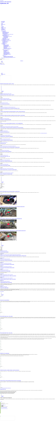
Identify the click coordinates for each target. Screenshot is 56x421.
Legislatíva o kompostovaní (5, 42)
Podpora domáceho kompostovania (7, 53)
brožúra (1, 247)
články (2, 25)
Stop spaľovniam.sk (3, 29)
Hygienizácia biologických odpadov (6, 35)
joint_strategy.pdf (1, 265)
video (1, 184)
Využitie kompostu (5, 47)
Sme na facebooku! (3, 21)
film (1, 185)
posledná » (2, 91)
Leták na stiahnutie (2, 253)
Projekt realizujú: (1, 0)
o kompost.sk (2, 26)
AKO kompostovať (3, 43)
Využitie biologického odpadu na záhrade (7, 48)
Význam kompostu (4, 38)
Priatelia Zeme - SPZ (4, 3)
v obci (3, 49)
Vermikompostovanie (6, 46)
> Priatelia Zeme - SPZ (3, 28)
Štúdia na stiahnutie (2, 280)
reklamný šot (2, 186)
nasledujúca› (2, 245)
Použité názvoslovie (4, 31)
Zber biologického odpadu (6, 45)
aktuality (2, 23)
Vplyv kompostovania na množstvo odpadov (7, 40)
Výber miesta (5, 51)
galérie (2, 74)
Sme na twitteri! (2, 22)
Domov (1, 63)
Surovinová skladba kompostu (5, 33)
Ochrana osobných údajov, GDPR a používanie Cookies (4, 408)
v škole (3, 55)
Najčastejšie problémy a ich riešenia (6, 39)
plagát (1, 248)
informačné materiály (3, 24)
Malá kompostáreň (5, 50)
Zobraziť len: (1, 183)
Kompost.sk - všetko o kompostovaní (5, 1)
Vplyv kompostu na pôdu (5, 41)
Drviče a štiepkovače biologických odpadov (8, 36)
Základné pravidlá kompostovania (6, 32)
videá (1, 73)
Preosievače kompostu (6, 37)
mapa (1, 61)
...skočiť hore (1, 401)
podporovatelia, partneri (3, 27)
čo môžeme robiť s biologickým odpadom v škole (8, 56)
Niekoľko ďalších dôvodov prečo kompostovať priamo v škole (9, 57)
